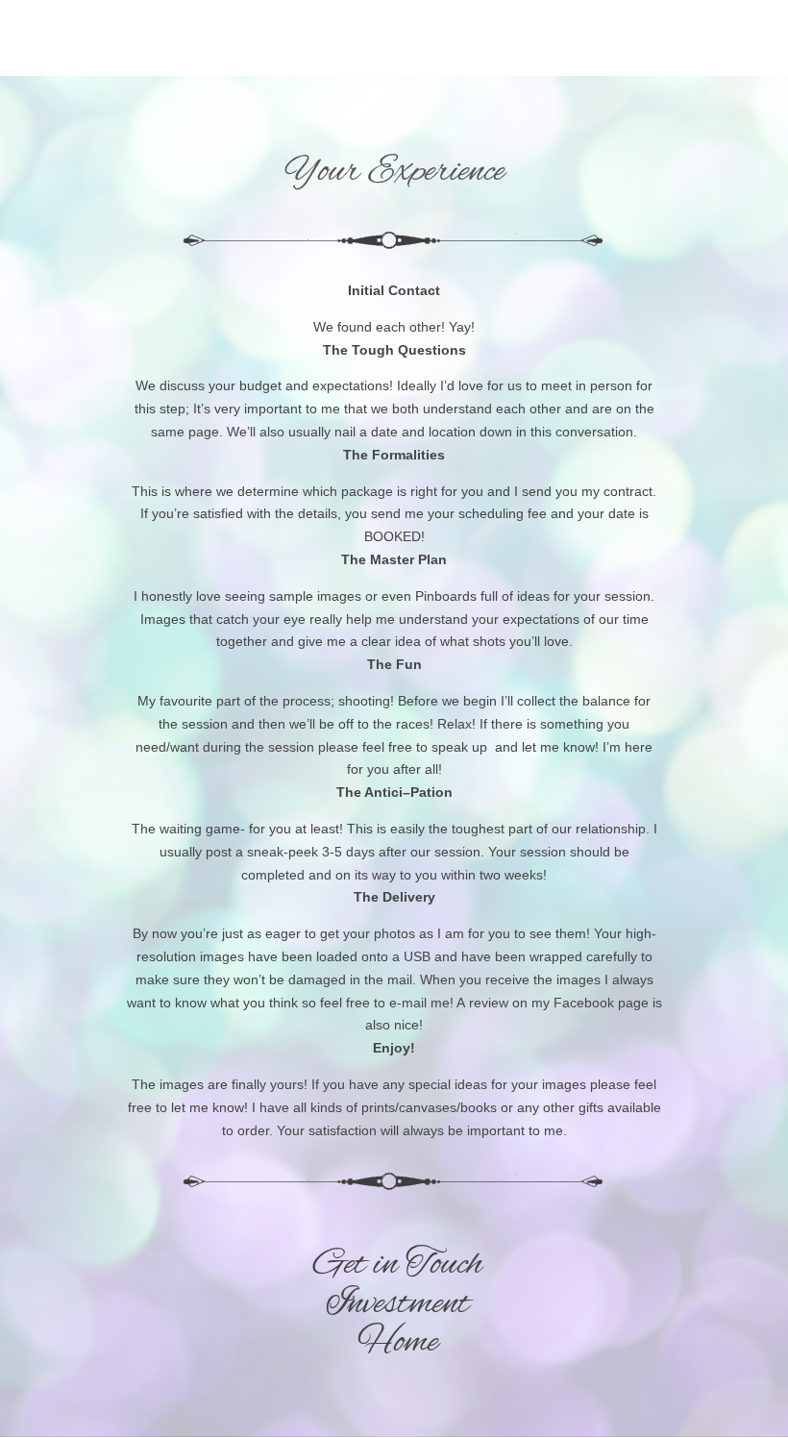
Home (397, 1343)
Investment (398, 1304)
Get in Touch (397, 1265)
